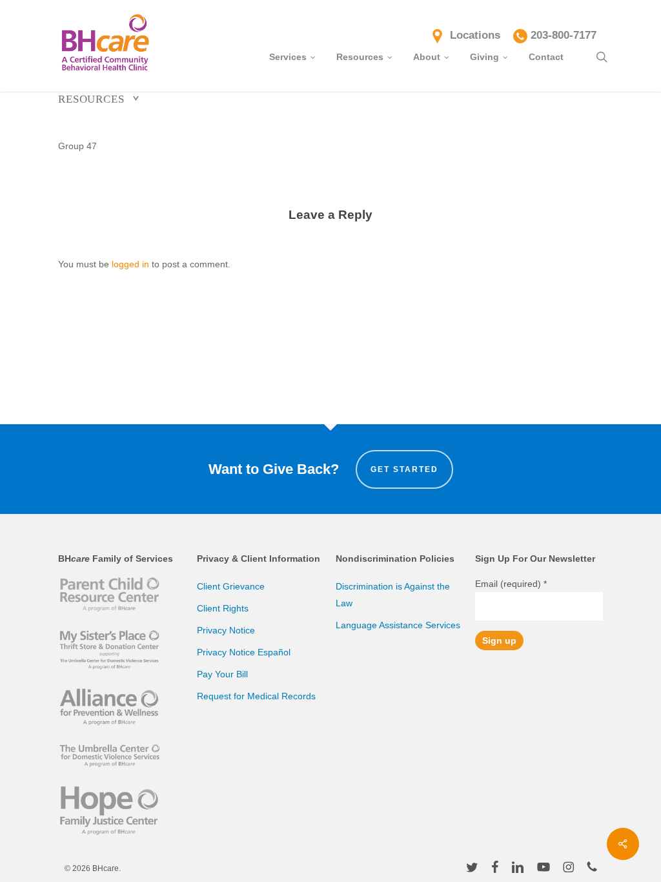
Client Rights (223, 608)
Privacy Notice (226, 630)
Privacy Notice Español (243, 652)
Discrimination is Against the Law (393, 594)
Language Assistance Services (398, 625)
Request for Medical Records (256, 696)
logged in (130, 264)
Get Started (404, 469)
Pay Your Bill (222, 674)
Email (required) (511, 584)
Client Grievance (231, 586)
